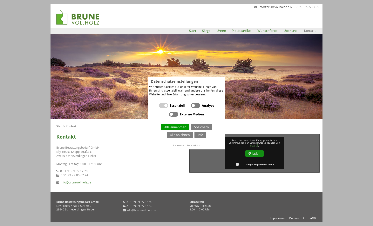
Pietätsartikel (242, 30)
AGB (313, 218)
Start (192, 30)
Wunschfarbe (267, 30)
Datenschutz (193, 145)
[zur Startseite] (77, 17)
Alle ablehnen (180, 135)
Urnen (221, 30)
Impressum (178, 145)
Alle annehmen (175, 127)
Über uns (290, 30)
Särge (206, 30)
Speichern (201, 127)
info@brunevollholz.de (274, 7)
